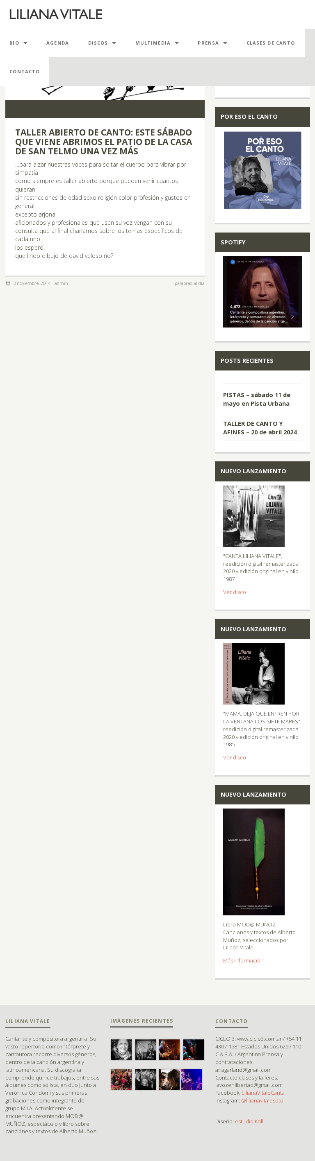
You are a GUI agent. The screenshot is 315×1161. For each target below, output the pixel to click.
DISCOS (98, 43)
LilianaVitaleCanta (263, 1092)
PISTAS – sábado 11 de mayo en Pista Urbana (256, 399)
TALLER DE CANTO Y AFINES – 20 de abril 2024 (260, 427)
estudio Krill (249, 1121)
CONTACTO (24, 71)
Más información (243, 960)
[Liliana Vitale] (56, 14)
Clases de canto (271, 43)
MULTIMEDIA (153, 43)
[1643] (262, 379)
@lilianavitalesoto (262, 1100)
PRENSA (208, 43)
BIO (14, 43)
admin (61, 283)
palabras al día (190, 283)
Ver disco (234, 592)
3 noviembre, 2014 (31, 283)
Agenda (57, 43)
